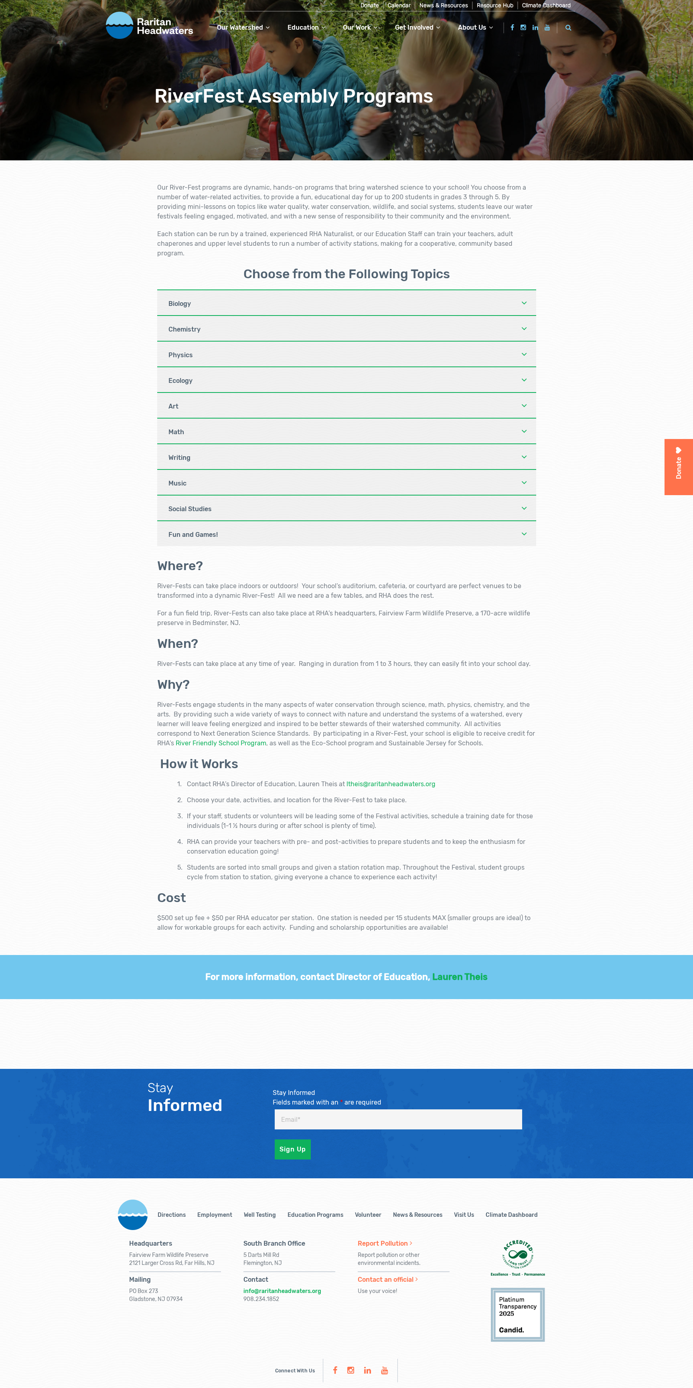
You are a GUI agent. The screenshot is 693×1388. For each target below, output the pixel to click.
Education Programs (315, 1215)
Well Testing (260, 1215)
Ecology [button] (180, 380)
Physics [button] (180, 355)
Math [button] (176, 432)
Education (303, 27)
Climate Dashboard (546, 5)
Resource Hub (495, 5)
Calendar (399, 5)
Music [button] (177, 483)
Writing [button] (179, 457)
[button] (568, 26)
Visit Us (464, 1215)
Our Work (357, 27)
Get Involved (414, 27)
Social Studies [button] (190, 509)
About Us (472, 27)
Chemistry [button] (184, 329)
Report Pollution (383, 1243)
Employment (214, 1215)
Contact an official (385, 1279)
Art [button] (173, 406)
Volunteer (368, 1215)
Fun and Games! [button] (193, 534)
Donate (370, 5)
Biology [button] (179, 304)
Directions (172, 1215)
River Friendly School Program (221, 743)
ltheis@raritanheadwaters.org (391, 784)
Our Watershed (240, 27)
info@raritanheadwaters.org (282, 1291)
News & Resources (443, 5)
